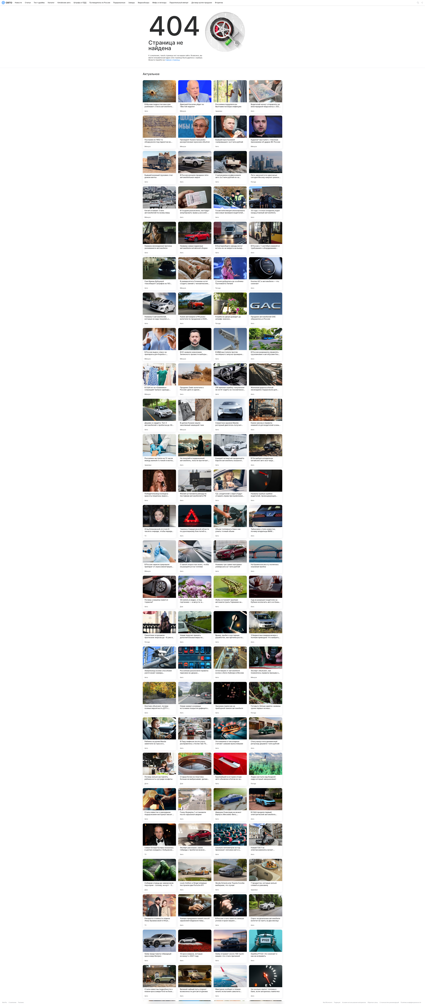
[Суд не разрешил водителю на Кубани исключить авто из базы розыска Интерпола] (265, 592)
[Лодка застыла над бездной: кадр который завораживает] (265, 769)
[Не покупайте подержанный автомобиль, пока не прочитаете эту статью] (194, 450)
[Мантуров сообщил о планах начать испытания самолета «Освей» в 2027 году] (230, 981)
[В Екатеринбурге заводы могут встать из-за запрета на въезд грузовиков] (230, 238)
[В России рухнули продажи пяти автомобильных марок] (194, 167)
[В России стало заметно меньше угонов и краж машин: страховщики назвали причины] (230, 910)
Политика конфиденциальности (411, 1002)
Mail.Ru (4, 1002)
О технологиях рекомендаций (389, 1002)
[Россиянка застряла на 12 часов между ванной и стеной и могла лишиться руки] (159, 450)
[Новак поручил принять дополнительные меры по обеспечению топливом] (194, 627)
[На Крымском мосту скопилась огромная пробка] (265, 557)
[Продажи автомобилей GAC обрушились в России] (265, 309)
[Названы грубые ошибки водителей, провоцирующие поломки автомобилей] (265, 486)
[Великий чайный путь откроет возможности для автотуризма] (194, 981)
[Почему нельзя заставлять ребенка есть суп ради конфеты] (159, 769)
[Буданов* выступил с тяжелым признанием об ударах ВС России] (265, 132)
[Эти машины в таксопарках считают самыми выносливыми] (230, 733)
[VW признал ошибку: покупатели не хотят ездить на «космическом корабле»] (230, 380)
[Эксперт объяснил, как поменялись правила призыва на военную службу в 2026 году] (265, 663)
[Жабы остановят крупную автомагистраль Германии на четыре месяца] (230, 592)
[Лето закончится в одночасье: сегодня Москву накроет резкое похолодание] (265, 167)
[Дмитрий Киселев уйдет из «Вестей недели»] (194, 96)
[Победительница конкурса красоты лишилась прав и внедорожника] (159, 486)
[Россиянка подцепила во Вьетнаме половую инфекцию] (230, 96)
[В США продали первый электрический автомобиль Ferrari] (265, 804)
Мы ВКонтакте (327, 1002)
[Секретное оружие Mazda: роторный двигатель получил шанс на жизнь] (230, 415)
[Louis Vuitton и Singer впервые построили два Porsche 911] (194, 875)
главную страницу (172, 60)
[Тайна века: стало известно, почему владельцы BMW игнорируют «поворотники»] (265, 521)
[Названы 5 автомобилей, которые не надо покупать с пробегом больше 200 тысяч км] (159, 309)
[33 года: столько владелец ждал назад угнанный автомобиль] (265, 203)
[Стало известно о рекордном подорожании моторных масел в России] (159, 804)
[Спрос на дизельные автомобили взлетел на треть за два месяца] (265, 910)
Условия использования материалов (354, 1002)
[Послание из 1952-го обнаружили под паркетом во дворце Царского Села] (159, 132)
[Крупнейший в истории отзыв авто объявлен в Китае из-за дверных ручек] (230, 769)
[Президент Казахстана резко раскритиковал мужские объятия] (194, 132)
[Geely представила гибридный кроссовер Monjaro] (159, 946)
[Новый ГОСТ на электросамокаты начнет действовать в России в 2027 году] (265, 840)
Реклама (21, 1002)
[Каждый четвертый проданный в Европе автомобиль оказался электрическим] (230, 450)
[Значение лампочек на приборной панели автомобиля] (230, 698)
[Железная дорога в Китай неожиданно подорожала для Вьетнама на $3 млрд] (265, 380)
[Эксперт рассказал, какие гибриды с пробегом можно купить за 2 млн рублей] (194, 840)
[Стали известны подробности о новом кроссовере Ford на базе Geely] (159, 981)
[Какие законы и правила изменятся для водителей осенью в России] (265, 415)
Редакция (337, 1002)
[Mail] (3, 2)
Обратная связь (373, 1002)
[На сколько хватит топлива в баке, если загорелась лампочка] (265, 981)
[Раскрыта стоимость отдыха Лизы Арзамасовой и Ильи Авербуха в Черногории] (159, 910)
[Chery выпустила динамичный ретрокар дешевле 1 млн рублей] (265, 733)
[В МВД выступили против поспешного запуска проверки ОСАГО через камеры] (230, 344)
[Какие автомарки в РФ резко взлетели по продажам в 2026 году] (194, 309)
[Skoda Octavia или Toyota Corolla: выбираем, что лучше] (230, 875)
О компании (12, 1002)
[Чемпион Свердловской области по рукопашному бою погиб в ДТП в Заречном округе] (194, 521)
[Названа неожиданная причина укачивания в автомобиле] (159, 238)
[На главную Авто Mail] (8, 2)
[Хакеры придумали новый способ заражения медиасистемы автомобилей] (194, 910)
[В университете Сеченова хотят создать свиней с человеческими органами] (194, 273)
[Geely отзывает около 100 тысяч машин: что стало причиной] (230, 946)
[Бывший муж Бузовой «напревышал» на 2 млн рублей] (230, 132)
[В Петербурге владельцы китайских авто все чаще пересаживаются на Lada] (265, 450)
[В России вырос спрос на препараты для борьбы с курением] (159, 344)
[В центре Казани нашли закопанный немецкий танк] (194, 415)
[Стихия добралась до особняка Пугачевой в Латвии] (230, 273)
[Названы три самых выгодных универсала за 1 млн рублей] (230, 557)
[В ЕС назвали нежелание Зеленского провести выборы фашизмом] (194, 344)
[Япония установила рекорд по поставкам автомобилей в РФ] (194, 486)
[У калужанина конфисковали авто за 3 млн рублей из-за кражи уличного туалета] (230, 167)
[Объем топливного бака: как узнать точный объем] (230, 521)
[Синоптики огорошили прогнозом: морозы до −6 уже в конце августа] (159, 627)
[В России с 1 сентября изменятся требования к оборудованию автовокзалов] (265, 238)
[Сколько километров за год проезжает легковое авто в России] (230, 840)
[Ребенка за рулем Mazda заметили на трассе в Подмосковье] (159, 733)
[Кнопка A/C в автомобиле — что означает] (265, 273)
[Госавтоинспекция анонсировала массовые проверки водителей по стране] (230, 203)
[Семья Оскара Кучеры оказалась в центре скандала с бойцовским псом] (159, 840)
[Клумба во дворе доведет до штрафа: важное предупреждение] (230, 309)
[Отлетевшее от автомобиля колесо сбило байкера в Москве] (230, 663)
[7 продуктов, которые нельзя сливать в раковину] (265, 875)
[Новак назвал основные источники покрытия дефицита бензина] (194, 698)
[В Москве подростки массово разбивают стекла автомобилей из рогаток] (159, 96)
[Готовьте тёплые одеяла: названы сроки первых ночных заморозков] (265, 698)
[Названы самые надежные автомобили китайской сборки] (194, 238)
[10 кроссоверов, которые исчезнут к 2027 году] (194, 946)
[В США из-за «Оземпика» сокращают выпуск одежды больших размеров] (159, 380)
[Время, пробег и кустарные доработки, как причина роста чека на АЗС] (230, 627)
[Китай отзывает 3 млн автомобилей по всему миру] (159, 203)
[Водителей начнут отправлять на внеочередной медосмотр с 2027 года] (265, 96)
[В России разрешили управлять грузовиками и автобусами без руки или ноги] (265, 344)
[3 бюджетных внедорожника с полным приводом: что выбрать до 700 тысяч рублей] (265, 627)
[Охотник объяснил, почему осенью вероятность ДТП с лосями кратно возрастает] (159, 698)
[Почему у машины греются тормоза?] (159, 592)
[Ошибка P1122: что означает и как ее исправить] (265, 946)
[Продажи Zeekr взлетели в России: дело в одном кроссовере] (194, 380)
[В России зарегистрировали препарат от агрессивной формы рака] (159, 557)
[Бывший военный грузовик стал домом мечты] (159, 167)
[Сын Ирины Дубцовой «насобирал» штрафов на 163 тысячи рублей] (159, 273)
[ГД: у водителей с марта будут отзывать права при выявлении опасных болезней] (230, 486)
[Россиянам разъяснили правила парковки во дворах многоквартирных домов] (194, 663)
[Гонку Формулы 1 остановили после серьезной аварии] (194, 804)
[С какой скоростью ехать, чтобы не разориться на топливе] (194, 557)
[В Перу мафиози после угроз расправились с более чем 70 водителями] (194, 733)
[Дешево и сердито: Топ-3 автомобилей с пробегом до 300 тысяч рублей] (159, 415)
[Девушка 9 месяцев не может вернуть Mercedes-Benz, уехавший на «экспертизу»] (230, 804)
